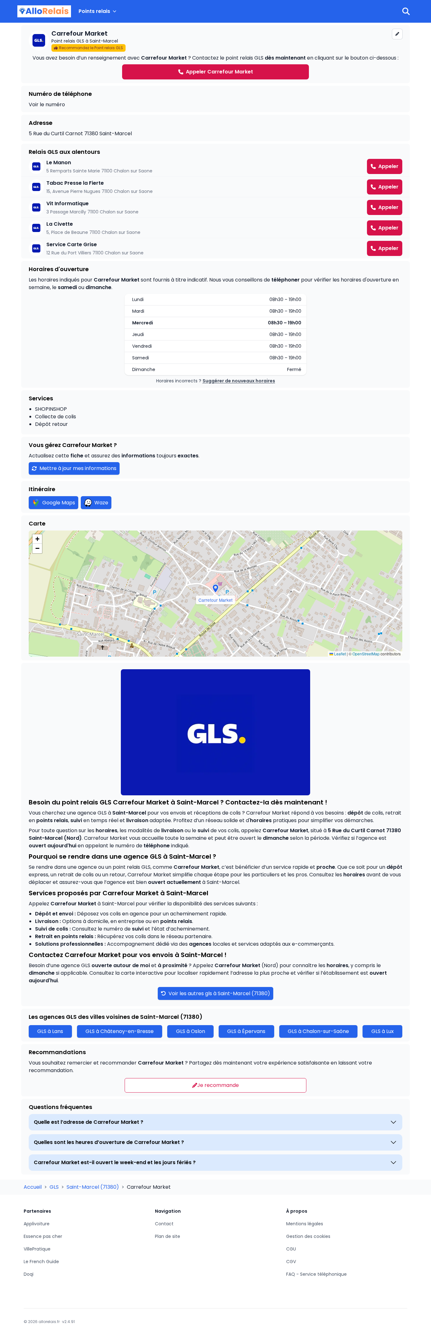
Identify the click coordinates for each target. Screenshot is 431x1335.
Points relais (94, 11)
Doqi (28, 1274)
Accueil (33, 1187)
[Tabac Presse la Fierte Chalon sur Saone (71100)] (215, 187)
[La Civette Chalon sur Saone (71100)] (215, 228)
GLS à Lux (382, 1031)
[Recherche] (406, 11)
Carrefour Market (285, 830)
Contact (164, 1224)
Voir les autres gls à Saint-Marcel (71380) (218, 993)
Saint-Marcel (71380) (93, 1187)
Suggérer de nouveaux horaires (239, 381)
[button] (215, 588)
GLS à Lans (50, 1031)
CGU (291, 1249)
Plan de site (167, 1236)
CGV (291, 1261)
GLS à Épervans (246, 1031)
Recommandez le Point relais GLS (91, 47)
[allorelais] (44, 11)
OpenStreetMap (366, 653)
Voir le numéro (47, 104)
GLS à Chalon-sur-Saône (318, 1031)
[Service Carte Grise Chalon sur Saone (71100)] (215, 248)
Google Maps (58, 502)
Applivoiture (37, 1224)
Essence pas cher (43, 1236)
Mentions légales (304, 1224)
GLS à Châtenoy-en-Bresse (120, 1031)
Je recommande (218, 1085)
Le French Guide (41, 1261)
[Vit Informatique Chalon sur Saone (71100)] (215, 207)
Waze (101, 502)
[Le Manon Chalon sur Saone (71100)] (215, 166)
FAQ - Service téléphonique (316, 1274)
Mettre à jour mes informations (77, 468)
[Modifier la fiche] (397, 34)
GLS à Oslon (190, 1031)
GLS (55, 1187)
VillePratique (37, 1249)
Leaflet (339, 653)
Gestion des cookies (308, 1236)
